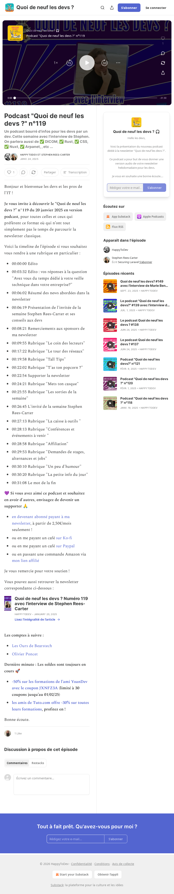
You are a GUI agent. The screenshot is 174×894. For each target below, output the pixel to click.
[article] (136, 286)
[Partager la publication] (112, 7)
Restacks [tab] (38, 763)
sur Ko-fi (64, 538)
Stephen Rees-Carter (55, 154)
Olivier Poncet (25, 654)
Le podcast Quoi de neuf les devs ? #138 (141, 322)
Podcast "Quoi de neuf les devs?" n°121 (140, 361)
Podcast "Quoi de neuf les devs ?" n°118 (144, 400)
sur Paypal (65, 546)
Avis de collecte (123, 864)
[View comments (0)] (163, 53)
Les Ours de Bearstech (32, 646)
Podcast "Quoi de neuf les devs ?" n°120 (144, 381)
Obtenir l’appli (108, 874)
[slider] (86, 98)
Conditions (102, 864)
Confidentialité (81, 864)
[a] (110, 286)
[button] (55, 62)
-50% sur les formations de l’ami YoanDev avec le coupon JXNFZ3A (49, 685)
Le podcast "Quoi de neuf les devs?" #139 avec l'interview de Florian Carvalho (144, 303)
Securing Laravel (128, 262)
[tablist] (25, 763)
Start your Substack (74, 874)
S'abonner (129, 8)
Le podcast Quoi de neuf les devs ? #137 (141, 342)
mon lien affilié (25, 561)
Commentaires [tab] (17, 763)
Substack (57, 885)
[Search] (102, 7)
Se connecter (156, 8)
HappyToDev (28, 154)
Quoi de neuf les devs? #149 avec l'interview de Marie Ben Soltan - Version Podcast (143, 283)
